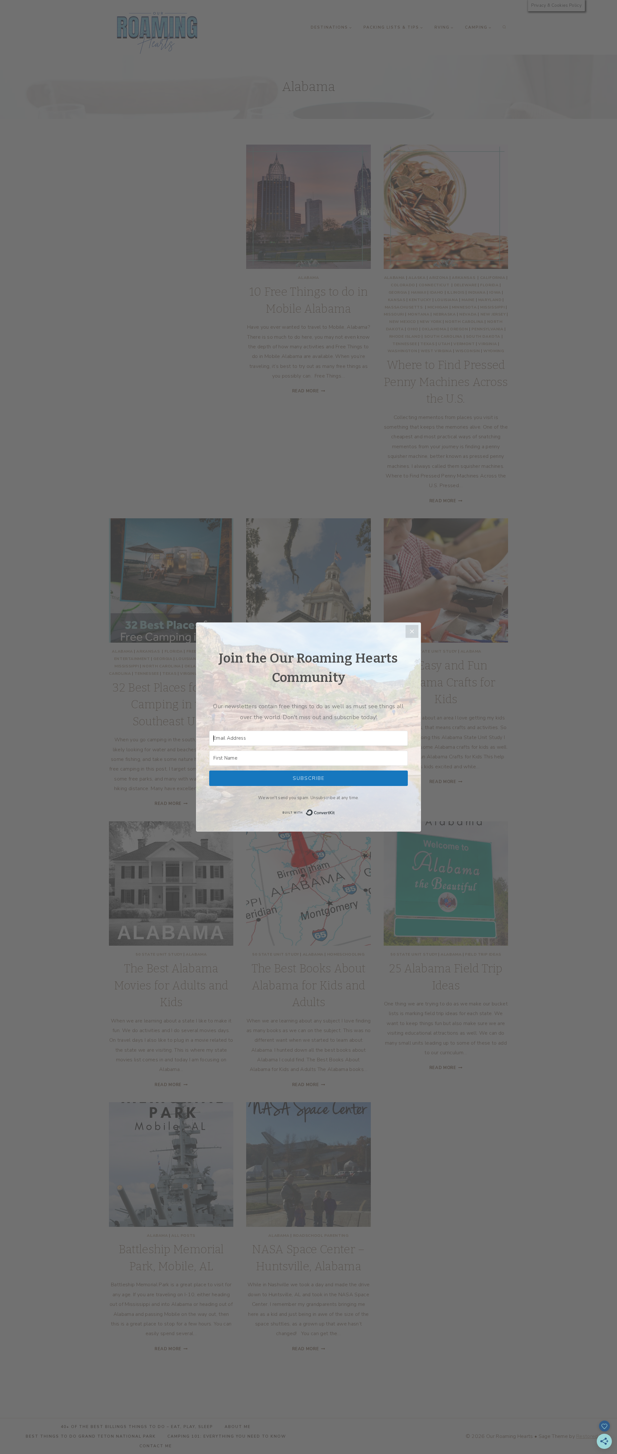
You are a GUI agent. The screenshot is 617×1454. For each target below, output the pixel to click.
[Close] (412, 631)
